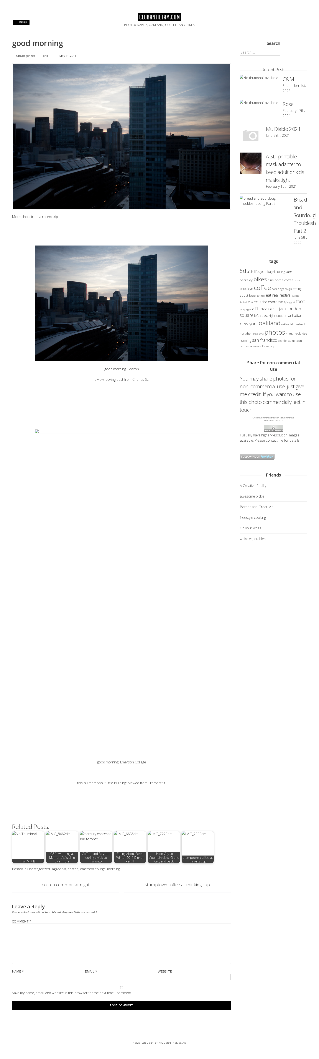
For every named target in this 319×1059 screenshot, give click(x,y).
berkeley (246, 280)
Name (18, 971)
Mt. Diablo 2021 (283, 128)
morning (113, 869)
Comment (21, 921)
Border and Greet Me (256, 506)
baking (281, 271)
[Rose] (259, 102)
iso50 (274, 309)
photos (275, 332)
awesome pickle (252, 496)
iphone (264, 309)
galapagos (245, 309)
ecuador (260, 301)
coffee (262, 288)
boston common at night (66, 885)
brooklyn (246, 288)
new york (249, 323)
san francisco (264, 340)
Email (91, 971)
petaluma (258, 333)
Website (165, 971)
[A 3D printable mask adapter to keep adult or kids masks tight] (250, 164)
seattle (282, 341)
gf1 (255, 308)
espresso (275, 301)
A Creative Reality (253, 485)
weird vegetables (253, 538)
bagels (271, 272)
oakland (270, 323)
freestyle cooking (253, 517)
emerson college (93, 869)
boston (73, 869)
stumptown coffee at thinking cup (177, 885)
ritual (291, 333)
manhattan (293, 315)
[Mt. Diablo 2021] (250, 136)
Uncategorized (26, 56)
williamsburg (267, 346)
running (245, 340)
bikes (260, 279)
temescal (246, 346)
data (274, 289)
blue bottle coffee (281, 280)
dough (288, 289)
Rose (288, 103)
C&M (288, 79)
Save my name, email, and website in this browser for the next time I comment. (72, 993)
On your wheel (251, 528)
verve (256, 346)
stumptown (295, 341)
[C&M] (259, 77)
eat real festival (278, 295)
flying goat (289, 302)
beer (290, 271)
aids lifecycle (256, 271)
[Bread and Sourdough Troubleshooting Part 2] (264, 201)
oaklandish (287, 324)
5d (64, 869)
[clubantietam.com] (159, 20)
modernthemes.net (173, 1042)
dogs (281, 289)
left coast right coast (269, 315)
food (301, 301)
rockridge (301, 333)
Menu (22, 22)
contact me (274, 440)
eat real (261, 295)
